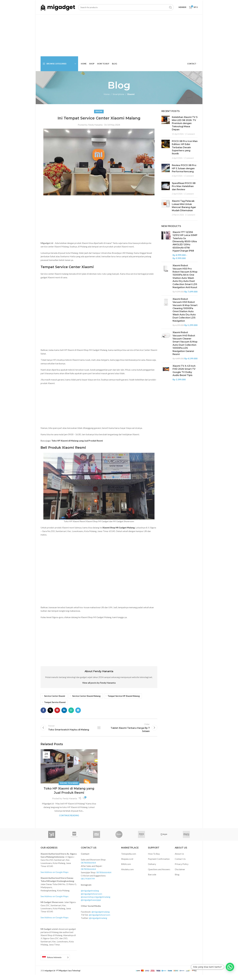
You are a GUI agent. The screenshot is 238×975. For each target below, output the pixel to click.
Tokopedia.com (128, 853)
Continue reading (69, 815)
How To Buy (154, 853)
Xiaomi (130, 94)
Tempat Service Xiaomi (55, 702)
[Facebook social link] (43, 710)
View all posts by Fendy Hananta (99, 682)
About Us (179, 853)
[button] (230, 967)
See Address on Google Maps (54, 872)
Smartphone (118, 94)
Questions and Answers (159, 869)
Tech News (73, 783)
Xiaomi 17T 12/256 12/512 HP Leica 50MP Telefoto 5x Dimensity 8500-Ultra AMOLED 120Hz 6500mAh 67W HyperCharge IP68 (185, 241)
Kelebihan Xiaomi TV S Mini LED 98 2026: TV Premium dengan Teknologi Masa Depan (185, 123)
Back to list (98, 727)
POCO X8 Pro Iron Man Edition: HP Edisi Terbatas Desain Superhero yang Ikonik (185, 147)
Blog (177, 874)
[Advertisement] (119, 35)
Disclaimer (180, 869)
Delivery (152, 864)
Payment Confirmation (159, 859)
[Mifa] (186, 834)
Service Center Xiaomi (54, 696)
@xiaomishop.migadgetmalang (95, 896)
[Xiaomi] (96, 834)
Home (107, 94)
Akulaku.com (127, 869)
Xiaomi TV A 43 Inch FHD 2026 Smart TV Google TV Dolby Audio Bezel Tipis (184, 371)
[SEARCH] (170, 7)
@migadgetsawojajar (91, 900)
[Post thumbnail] (165, 125)
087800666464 (88, 869)
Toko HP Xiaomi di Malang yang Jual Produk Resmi (77, 440)
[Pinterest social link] (57, 710)
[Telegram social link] (78, 710)
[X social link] (50, 710)
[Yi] (52, 834)
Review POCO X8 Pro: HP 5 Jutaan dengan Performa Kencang (184, 168)
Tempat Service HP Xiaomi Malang (124, 696)
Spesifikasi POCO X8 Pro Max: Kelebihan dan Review (183, 186)
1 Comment (190, 134)
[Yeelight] (74, 834)
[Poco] (141, 834)
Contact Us (180, 859)
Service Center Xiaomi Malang (86, 696)
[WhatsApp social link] (71, 710)
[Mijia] (164, 834)
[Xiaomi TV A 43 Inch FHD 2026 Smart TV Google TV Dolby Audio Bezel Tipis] (165, 372)
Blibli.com (126, 864)
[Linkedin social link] (64, 710)
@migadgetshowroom (91, 893)
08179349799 (88, 878)
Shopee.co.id (127, 859)
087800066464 (88, 862)
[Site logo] (58, 7)
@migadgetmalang (90, 890)
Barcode (152, 874)
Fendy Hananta (95, 124)
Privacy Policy (181, 864)
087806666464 (103, 872)
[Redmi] (119, 834)
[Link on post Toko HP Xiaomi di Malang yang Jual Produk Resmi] (69, 766)
